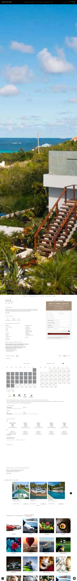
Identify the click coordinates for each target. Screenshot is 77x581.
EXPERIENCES (32, 2)
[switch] (69, 331)
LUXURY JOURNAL (39, 2)
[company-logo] (7, 2)
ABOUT (52, 2)
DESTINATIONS (26, 2)
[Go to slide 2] (38, 505)
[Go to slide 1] (37, 505)
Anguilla (11, 292)
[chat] (74, 578)
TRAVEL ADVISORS (46, 2)
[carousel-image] (20, 490)
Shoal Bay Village (5, 292)
